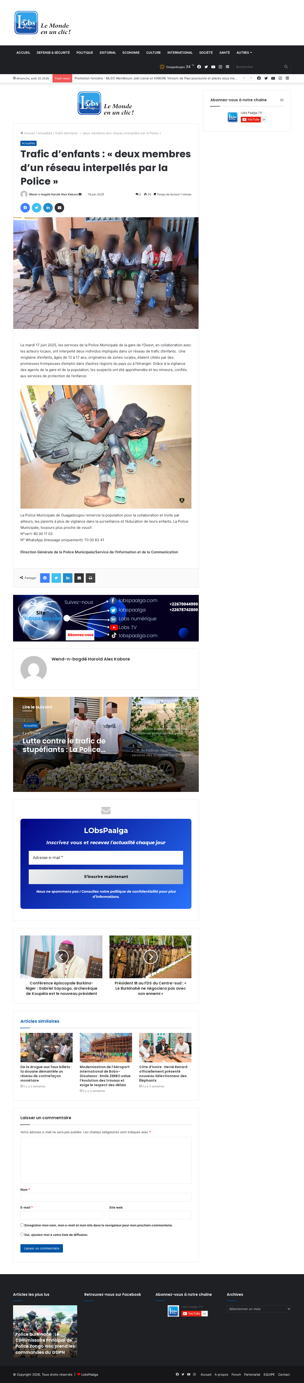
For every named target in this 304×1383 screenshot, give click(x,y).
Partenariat (252, 1374)
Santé (224, 52)
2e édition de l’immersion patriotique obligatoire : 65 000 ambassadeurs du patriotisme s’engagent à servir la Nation (48, 1340)
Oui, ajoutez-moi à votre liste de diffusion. (56, 1235)
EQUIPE (269, 1374)
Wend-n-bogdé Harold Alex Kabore (53, 194)
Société (206, 52)
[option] (106, 744)
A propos (221, 1374)
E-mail (26, 1207)
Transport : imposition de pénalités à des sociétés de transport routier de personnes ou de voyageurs (151, 78)
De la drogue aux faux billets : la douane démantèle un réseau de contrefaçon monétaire (46, 1074)
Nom (25, 1189)
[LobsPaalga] (42, 23)
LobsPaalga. (90, 1374)
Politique (84, 52)
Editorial (108, 52)
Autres (243, 52)
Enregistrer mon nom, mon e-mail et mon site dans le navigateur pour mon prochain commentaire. (98, 1225)
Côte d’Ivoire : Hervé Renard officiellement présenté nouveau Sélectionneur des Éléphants (163, 1074)
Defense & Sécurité (53, 52)
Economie (131, 52)
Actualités (45, 133)
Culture (153, 52)
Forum (236, 1374)
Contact (284, 1374)
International (180, 52)
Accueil (23, 52)
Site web (116, 1207)
